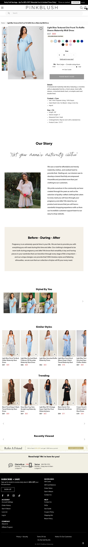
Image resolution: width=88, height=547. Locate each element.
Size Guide (47, 509)
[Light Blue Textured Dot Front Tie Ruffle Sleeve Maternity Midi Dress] (55, 41)
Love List (4, 512)
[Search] (81, 8)
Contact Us (48, 495)
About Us (5, 524)
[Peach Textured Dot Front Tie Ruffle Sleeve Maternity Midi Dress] (66, 44)
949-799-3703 (45, 464)
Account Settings (7, 502)
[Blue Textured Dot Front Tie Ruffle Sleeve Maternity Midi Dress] (81, 41)
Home (3, 23)
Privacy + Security (22, 537)
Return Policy (48, 519)
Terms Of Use (41, 537)
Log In (4, 515)
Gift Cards (47, 482)
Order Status (48, 488)
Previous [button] (10, 52)
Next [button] (41, 52)
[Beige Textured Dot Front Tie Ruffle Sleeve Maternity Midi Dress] (51, 41)
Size (66, 51)
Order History (6, 505)
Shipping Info (48, 515)
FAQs (46, 505)
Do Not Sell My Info (44, 540)
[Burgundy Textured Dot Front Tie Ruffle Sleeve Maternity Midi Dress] (74, 41)
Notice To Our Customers (63, 537)
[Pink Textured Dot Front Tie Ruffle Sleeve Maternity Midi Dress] (70, 41)
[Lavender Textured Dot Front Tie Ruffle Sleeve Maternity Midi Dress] (70, 44)
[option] (26, 52)
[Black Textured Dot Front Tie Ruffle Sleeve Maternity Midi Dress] (63, 44)
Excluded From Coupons (55, 36)
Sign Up (7, 489)
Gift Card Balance (50, 485)
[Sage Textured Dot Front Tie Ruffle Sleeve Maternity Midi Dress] (78, 41)
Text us (37, 464)
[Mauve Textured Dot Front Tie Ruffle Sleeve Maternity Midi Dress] (59, 41)
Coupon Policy (49, 512)
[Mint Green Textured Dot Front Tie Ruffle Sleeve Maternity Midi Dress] (63, 41)
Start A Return (48, 491)
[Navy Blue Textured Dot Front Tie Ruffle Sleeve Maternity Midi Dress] (66, 41)
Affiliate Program (7, 527)
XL (74, 55)
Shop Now (75, 2)
